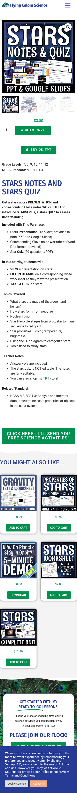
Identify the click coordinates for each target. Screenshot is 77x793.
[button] (68, 27)
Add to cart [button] (18, 528)
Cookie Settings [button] (17, 783)
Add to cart (33, 130)
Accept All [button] (39, 783)
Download (18, 595)
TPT (46, 378)
